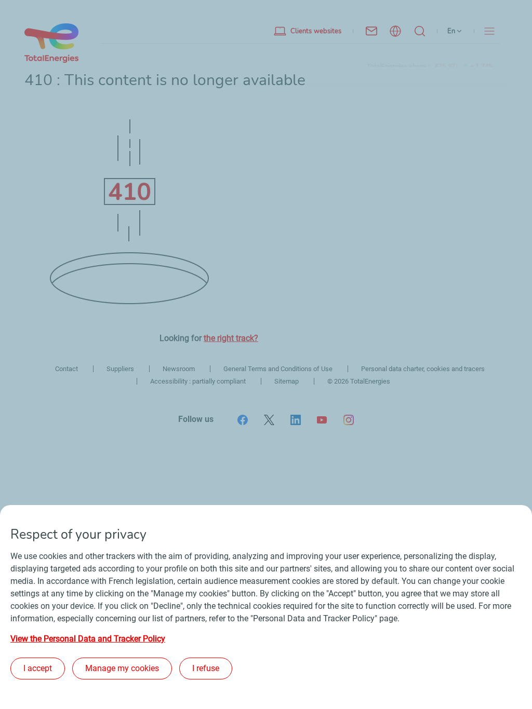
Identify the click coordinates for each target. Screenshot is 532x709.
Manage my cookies (122, 668)
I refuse (205, 668)
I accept (37, 668)
